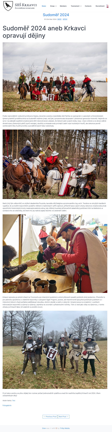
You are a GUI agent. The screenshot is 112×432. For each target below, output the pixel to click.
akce (59, 19)
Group (52, 6)
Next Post (63, 417)
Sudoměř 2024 (56, 15)
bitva (65, 19)
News (44, 6)
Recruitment (100, 6)
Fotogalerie (7, 405)
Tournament (75, 6)
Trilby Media (64, 428)
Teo (13, 400)
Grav (44, 428)
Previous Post (51, 417)
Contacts (88, 6)
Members (63, 6)
